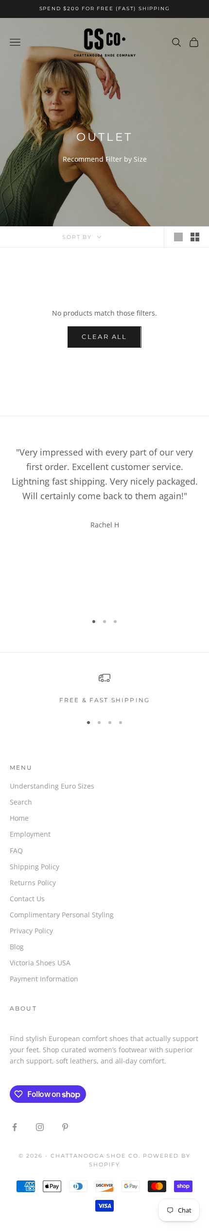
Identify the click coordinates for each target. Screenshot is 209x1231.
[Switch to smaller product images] (195, 237)
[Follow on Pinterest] (65, 1127)
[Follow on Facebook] (14, 1127)
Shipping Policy (34, 866)
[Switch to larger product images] (178, 237)
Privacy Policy (31, 930)
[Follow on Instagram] (40, 1127)
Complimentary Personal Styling (62, 914)
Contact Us (27, 898)
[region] (104, 688)
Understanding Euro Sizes (52, 786)
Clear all (104, 336)
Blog (17, 946)
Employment (30, 834)
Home (19, 818)
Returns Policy (33, 882)
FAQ (16, 850)
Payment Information (44, 978)
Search (21, 802)
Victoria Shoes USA (40, 962)
